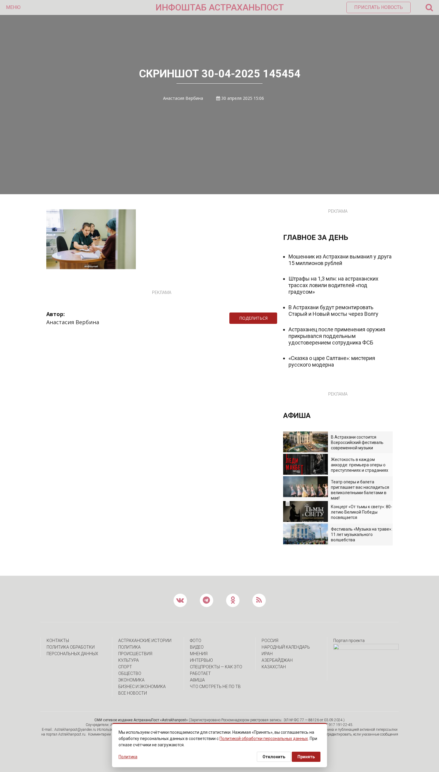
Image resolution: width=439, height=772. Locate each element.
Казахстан (274, 666)
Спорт (125, 666)
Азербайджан (277, 660)
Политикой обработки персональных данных (264, 738)
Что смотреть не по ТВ (215, 686)
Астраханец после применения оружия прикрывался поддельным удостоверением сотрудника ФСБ (336, 336)
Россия (270, 640)
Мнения (199, 653)
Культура (128, 660)
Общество (129, 673)
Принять (306, 756)
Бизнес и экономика (142, 686)
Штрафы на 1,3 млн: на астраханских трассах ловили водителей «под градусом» (333, 285)
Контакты (58, 640)
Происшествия (135, 653)
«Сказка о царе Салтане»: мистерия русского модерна (331, 361)
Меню (13, 7)
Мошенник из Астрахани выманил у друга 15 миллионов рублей (340, 259)
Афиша (197, 680)
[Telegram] (280, 318)
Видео (197, 647)
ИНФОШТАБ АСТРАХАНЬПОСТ (220, 7)
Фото (195, 640)
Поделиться (253, 318)
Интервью (201, 660)
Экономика (131, 680)
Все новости (132, 693)
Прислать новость (378, 7)
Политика (129, 647)
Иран (267, 653)
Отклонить (274, 756)
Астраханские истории (144, 640)
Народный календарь (286, 647)
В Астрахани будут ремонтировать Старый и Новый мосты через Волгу (333, 310)
